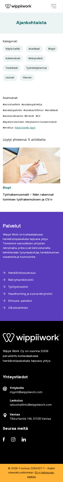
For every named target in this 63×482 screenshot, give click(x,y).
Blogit (51, 48)
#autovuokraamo (13, 116)
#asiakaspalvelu (12, 110)
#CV (38, 116)
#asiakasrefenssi (33, 110)
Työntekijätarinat (36, 68)
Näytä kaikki (13, 48)
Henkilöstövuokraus (22, 273)
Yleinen (27, 77)
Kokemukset (13, 58)
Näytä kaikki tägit (25, 127)
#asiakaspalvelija (32, 104)
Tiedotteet (12, 68)
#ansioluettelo (11, 104)
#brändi (29, 116)
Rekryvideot (36, 58)
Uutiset (10, 77)
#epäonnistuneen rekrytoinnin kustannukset (30, 121)
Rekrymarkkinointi (20, 280)
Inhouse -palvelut (20, 301)
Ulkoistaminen (18, 308)
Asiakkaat (34, 48)
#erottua (8, 127)
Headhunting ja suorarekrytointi (30, 294)
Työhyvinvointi (18, 287)
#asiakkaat (51, 110)
